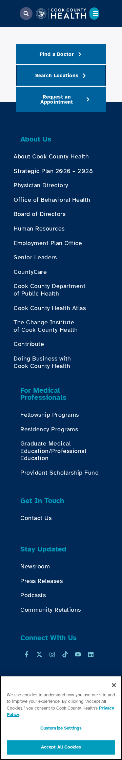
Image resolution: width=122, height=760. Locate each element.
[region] (61, 718)
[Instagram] (52, 654)
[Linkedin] (91, 654)
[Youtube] (78, 654)
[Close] (113, 685)
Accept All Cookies (61, 747)
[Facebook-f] (26, 654)
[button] (26, 13)
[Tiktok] (65, 654)
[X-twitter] (39, 654)
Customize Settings (61, 728)
